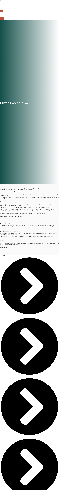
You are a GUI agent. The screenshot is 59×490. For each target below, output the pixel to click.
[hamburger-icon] (1, 11)
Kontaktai (3, 16)
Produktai (3, 15)
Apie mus (3, 12)
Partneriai (3, 13)
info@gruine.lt (48, 213)
